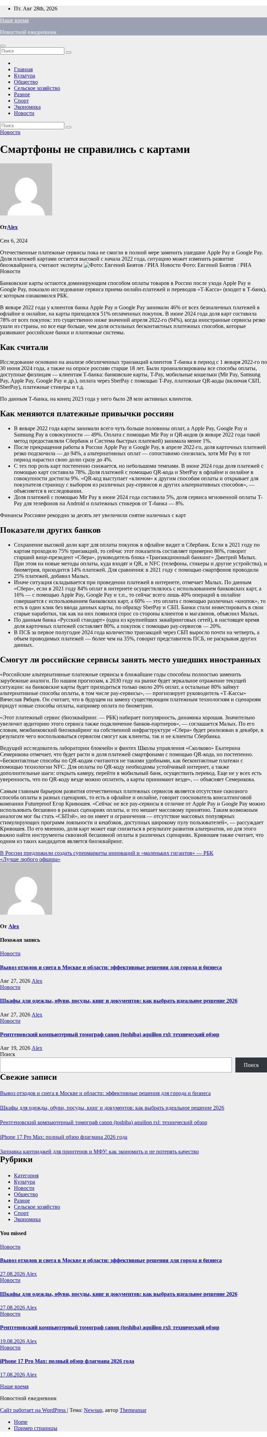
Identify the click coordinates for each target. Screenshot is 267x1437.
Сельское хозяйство (37, 88)
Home (20, 1422)
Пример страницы (35, 1428)
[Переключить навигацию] (3, 46)
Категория (26, 1175)
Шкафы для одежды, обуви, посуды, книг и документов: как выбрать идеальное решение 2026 (118, 1001)
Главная (23, 69)
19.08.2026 (13, 1341)
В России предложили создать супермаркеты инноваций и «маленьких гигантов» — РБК (106, 853)
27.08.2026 (13, 1274)
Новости (24, 113)
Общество (26, 82)
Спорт (21, 101)
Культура (24, 76)
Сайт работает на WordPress (33, 1410)
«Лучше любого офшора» (30, 859)
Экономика (27, 107)
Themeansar (133, 1410)
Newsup (93, 1410)
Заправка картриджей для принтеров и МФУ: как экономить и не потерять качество (99, 1151)
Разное (22, 94)
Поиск (7, 1054)
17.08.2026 (13, 1375)
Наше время (14, 20)
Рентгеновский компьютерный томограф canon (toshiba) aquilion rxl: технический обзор (109, 1034)
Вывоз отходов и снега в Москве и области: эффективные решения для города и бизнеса (111, 967)
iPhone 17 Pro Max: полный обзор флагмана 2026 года (63, 1137)
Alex (12, 227)
